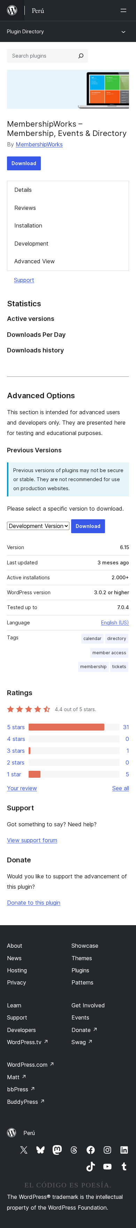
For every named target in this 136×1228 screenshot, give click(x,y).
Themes (81, 958)
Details (23, 189)
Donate (84, 1029)
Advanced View (34, 261)
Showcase (84, 945)
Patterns (82, 982)
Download (24, 163)
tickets (119, 666)
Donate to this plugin (33, 902)
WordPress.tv (27, 1042)
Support (24, 279)
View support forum (32, 840)
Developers (21, 1029)
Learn (14, 1005)
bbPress (21, 1089)
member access (109, 652)
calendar (92, 638)
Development (31, 243)
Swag (82, 1042)
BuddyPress (26, 1101)
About (14, 945)
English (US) (115, 622)
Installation (28, 225)
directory (116, 638)
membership (93, 666)
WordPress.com (30, 1064)
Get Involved (88, 1005)
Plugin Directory (25, 31)
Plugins (80, 970)
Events (80, 1017)
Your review (22, 788)
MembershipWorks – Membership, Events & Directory (67, 128)
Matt (17, 1077)
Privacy (16, 982)
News (14, 958)
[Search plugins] (81, 56)
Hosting (17, 970)
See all (120, 788)
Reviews (25, 207)
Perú (29, 1132)
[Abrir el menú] (125, 10)
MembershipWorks (39, 144)
